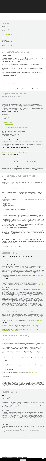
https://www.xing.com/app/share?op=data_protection (10, 330)
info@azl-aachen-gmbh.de (8, 34)
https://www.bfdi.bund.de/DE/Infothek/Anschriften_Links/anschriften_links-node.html (14, 152)
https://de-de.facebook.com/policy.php (25, 273)
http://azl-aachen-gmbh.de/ (9, 124)
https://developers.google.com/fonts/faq (26, 421)
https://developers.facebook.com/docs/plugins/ (21, 268)
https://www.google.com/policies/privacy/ (10, 422)
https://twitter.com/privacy (39, 284)
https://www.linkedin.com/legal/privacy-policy (35, 320)
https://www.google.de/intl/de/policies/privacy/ (9, 436)
